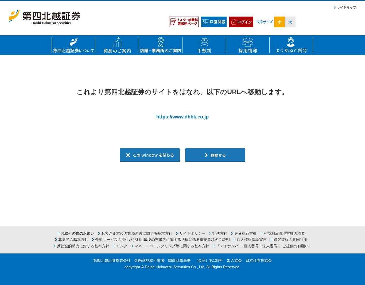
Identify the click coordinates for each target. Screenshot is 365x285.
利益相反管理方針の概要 (284, 233)
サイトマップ (346, 7)
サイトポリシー (192, 233)
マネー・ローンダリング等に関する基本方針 (171, 246)
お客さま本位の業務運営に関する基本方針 (136, 233)
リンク (121, 246)
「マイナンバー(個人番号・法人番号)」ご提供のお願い (262, 246)
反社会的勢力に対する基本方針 (83, 246)
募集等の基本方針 (73, 239)
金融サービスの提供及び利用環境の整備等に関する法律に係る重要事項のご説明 (162, 239)
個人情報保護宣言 (252, 239)
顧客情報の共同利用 (290, 239)
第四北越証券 (44, 17)
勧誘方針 (219, 233)
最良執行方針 (245, 233)
